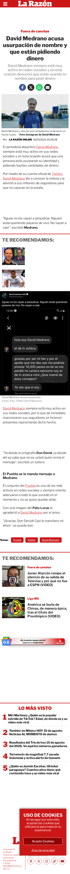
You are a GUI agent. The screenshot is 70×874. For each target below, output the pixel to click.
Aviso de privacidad (43, 850)
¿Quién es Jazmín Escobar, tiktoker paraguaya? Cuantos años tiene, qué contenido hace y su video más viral (34, 769)
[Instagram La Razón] (46, 861)
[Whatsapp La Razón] (39, 87)
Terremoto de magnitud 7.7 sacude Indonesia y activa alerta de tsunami (34, 756)
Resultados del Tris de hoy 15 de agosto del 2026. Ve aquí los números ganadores (38, 744)
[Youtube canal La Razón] (62, 861)
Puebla (30, 485)
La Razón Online (20, 139)
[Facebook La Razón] (22, 87)
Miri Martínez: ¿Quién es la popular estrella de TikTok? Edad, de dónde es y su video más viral (37, 719)
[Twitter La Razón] (30, 87)
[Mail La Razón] (47, 87)
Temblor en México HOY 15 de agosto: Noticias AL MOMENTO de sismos (36, 732)
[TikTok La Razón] (54, 861)
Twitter (57, 174)
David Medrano (47, 147)
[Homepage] (35, 3)
